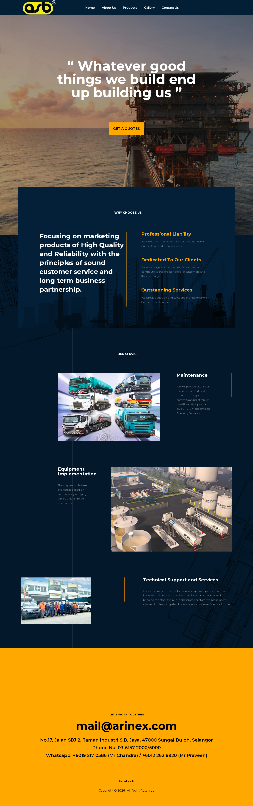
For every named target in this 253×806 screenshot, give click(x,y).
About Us (109, 7)
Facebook (126, 781)
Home (90, 7)
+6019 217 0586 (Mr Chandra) (105, 755)
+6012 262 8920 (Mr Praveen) (174, 755)
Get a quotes (126, 129)
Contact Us (170, 7)
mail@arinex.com (126, 725)
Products (130, 7)
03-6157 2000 (133, 747)
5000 (155, 747)
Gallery (149, 7)
